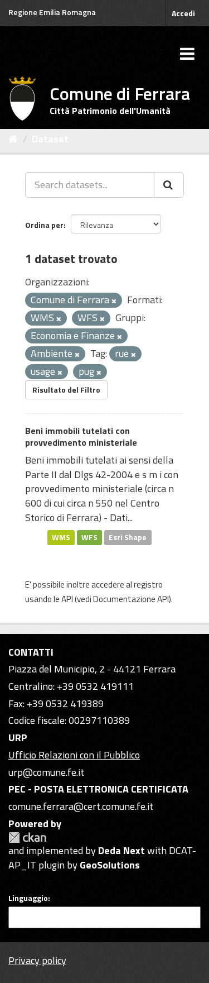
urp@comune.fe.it (46, 772)
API (67, 599)
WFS (89, 537)
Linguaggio (28, 898)
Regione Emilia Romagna (52, 12)
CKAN (27, 837)
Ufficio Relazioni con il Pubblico (74, 754)
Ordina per (44, 225)
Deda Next (121, 850)
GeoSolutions (110, 864)
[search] (169, 185)
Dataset (50, 138)
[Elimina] (113, 301)
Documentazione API (131, 599)
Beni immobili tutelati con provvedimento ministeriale (81, 436)
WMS (61, 537)
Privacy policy (37, 960)
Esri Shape (128, 537)
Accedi (183, 13)
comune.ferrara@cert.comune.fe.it (80, 806)
